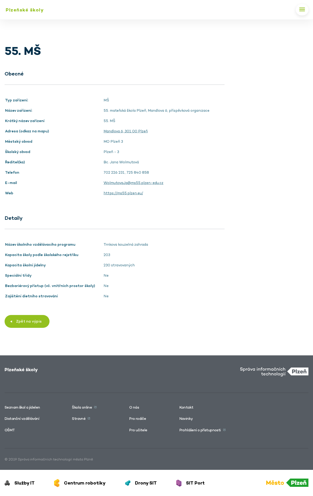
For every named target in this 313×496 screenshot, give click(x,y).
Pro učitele (138, 430)
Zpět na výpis (28, 321)
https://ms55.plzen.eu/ (123, 193)
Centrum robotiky (85, 483)
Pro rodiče (137, 418)
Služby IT (24, 483)
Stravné (78, 418)
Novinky (186, 418)
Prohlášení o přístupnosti (200, 430)
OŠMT (10, 430)
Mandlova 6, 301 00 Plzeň (126, 131)
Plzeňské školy (25, 10)
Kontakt (186, 407)
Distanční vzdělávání (22, 418)
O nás (134, 407)
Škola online (82, 407)
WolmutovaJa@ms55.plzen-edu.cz (133, 182)
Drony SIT (146, 483)
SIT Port (195, 483)
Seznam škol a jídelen (22, 407)
